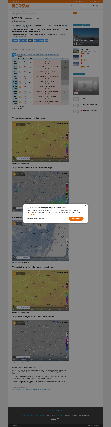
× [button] (85, 205)
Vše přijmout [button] (76, 218)
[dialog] (55, 213)
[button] (36, 218)
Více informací (31, 214)
